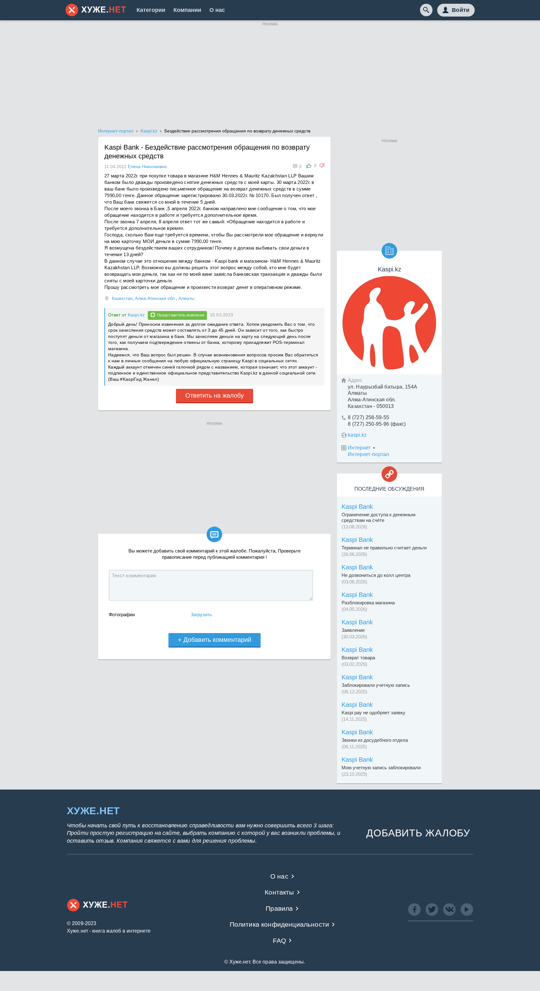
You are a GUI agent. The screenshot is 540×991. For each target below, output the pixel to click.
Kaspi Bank (357, 506)
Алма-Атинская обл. (155, 298)
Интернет (359, 447)
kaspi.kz (357, 435)
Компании (187, 10)
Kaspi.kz (136, 314)
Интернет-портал (368, 454)
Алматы (186, 298)
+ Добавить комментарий (214, 639)
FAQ (279, 940)
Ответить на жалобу (214, 395)
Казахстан (122, 298)
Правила (279, 908)
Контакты (279, 892)
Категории (151, 10)
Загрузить (201, 614)
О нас (217, 10)
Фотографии (122, 614)
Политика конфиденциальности (279, 924)
